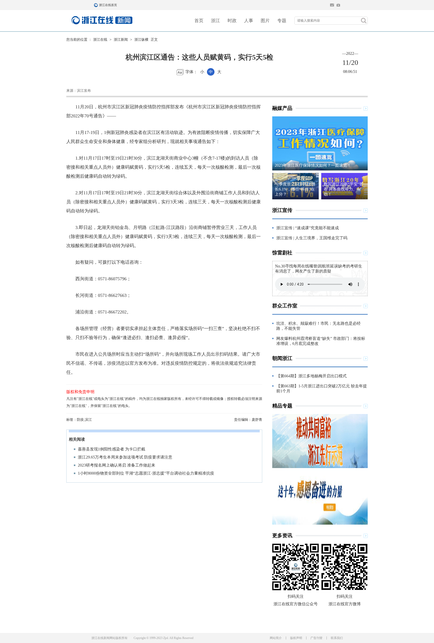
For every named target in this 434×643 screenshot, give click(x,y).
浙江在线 (100, 39)
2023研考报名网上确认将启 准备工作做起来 (116, 465)
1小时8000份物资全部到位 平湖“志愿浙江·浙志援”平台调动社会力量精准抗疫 (146, 473)
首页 (198, 20)
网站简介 (276, 637)
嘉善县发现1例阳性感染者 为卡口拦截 (111, 449)
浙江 (215, 20)
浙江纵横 (141, 39)
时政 (232, 20)
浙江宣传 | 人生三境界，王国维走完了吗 (311, 238)
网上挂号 (338, 5)
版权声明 (296, 637)
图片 (265, 20)
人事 (248, 20)
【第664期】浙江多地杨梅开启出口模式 (311, 376)
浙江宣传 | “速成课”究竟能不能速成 (307, 228)
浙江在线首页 (96, 5)
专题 (281, 20)
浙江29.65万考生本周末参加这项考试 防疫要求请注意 (125, 457)
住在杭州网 (332, 5)
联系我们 (337, 637)
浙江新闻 (121, 39)
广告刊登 (316, 637)
